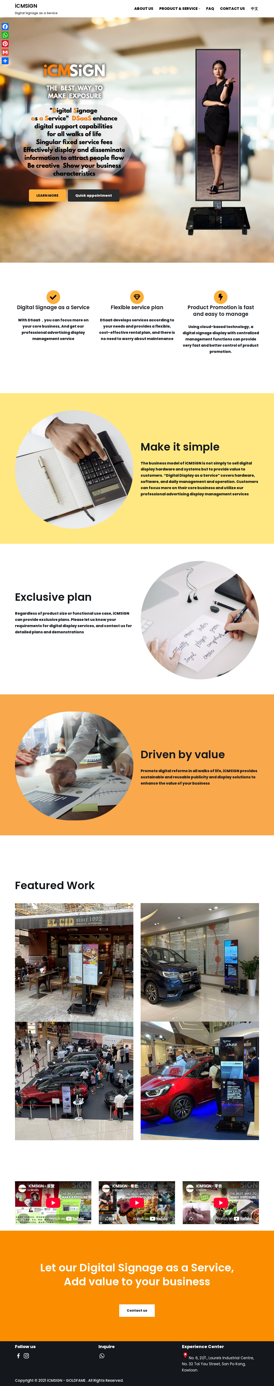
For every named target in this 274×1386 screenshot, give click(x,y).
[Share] (5, 61)
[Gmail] (5, 52)
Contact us (137, 1310)
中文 (254, 8)
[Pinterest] (5, 43)
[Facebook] (5, 26)
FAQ (210, 8)
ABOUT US (143, 8)
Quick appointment (93, 195)
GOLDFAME (76, 1380)
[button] (199, 8)
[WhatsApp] (5, 35)
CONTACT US (232, 8)
